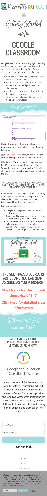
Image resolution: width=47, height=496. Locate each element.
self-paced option (13, 154)
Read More (33, 491)
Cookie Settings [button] (10, 490)
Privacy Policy (23, 468)
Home (23, 458)
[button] (24, 15)
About (23, 463)
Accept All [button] (23, 490)
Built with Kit (24, 447)
